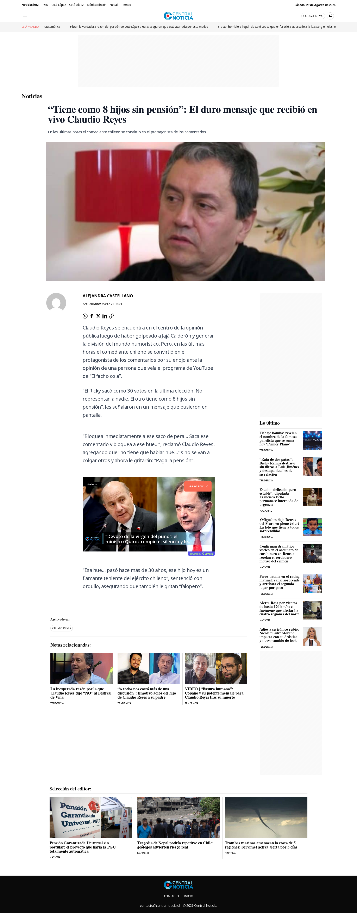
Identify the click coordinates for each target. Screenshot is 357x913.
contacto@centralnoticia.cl (160, 905)
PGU (45, 5)
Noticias (31, 95)
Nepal (114, 5)
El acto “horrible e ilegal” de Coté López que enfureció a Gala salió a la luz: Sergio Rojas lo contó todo (241, 27)
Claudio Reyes (61, 628)
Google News (313, 16)
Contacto (171, 896)
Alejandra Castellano (108, 295)
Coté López (58, 5)
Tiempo (126, 5)
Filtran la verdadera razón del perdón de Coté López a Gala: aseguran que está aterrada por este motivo (96, 27)
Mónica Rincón (97, 5)
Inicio (188, 896)
